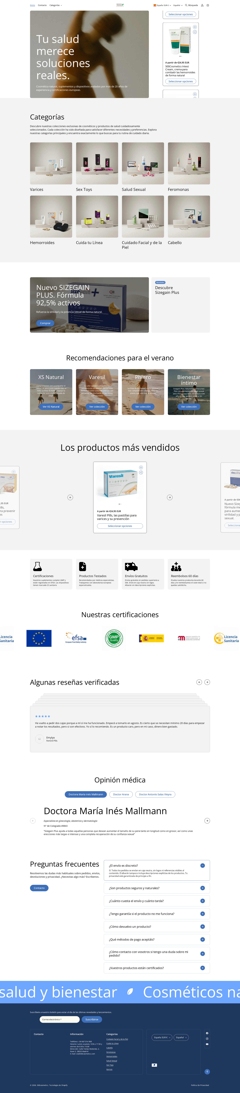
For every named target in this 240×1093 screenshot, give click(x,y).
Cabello (175, 242)
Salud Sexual (134, 189)
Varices (36, 189)
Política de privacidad (200, 1085)
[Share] (195, 33)
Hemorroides (42, 242)
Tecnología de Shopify (58, 1085)
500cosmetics (42, 1085)
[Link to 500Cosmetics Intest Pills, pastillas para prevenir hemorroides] (181, 42)
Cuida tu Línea (89, 242)
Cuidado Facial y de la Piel (142, 245)
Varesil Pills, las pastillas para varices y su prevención (116, 517)
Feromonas (178, 189)
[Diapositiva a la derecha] (169, 497)
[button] (55, 5)
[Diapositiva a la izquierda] (70, 497)
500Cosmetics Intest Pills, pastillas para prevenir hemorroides (180, 70)
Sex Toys (84, 189)
